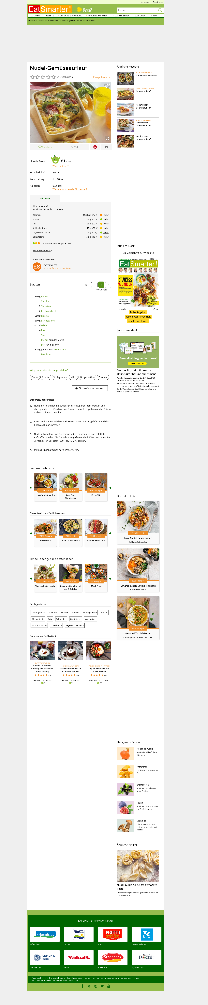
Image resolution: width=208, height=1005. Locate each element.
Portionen (101, 289)
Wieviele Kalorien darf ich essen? (69, 189)
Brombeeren (143, 784)
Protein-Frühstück (96, 540)
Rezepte (50, 15)
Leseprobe (122, 309)
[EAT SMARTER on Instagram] (96, 986)
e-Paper (155, 309)
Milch (44, 325)
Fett (43, 344)
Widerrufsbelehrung (130, 978)
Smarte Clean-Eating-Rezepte (138, 585)
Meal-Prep (96, 586)
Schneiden (61, 619)
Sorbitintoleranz (39, 625)
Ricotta (45, 315)
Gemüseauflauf (143, 91)
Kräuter (64, 612)
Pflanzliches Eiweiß (71, 540)
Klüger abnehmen (98, 15)
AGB (69, 978)
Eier (43, 330)
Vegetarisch (90, 619)
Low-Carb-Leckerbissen (138, 538)
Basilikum (46, 354)
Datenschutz (89, 978)
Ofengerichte (38, 619)
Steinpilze (141, 820)
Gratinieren (75, 619)
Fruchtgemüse (38, 612)
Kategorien (73, 980)
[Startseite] (50, 9)
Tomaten (46, 306)
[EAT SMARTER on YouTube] (109, 986)
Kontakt (63, 978)
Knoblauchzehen (50, 311)
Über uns (36, 978)
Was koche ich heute (45, 586)
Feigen (140, 802)
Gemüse (53, 612)
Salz (43, 335)
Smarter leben (121, 15)
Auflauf (104, 612)
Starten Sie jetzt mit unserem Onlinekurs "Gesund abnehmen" (136, 372)
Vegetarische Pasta (75, 625)
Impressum (77, 978)
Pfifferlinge (142, 766)
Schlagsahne (48, 320)
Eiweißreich (45, 540)
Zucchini (45, 301)
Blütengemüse (90, 612)
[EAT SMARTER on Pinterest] (89, 986)
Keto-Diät (96, 495)
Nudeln (75, 612)
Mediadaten (62, 980)
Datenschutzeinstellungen (108, 978)
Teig (50, 619)
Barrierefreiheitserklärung (43, 980)
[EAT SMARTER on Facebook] (82, 986)
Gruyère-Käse (60, 349)
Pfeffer (44, 339)
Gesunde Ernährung (71, 15)
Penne (44, 296)
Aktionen (140, 15)
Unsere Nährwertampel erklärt (56, 243)
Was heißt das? (60, 166)
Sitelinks (54, 978)
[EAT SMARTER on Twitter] (102, 986)
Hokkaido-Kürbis (145, 748)
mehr (106, 215)
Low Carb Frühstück (45, 495)
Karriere (45, 978)
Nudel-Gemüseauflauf (146, 75)
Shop (154, 15)
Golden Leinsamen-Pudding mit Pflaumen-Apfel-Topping (42, 668)
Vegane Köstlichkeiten (138, 633)
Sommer (35, 15)
